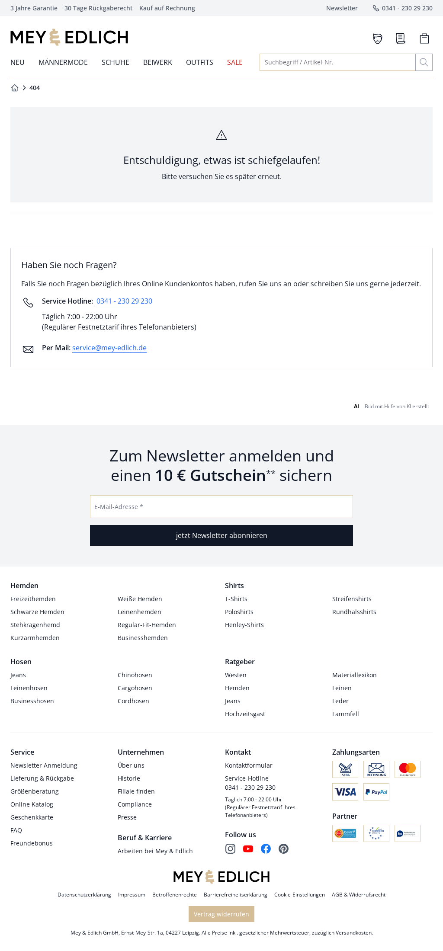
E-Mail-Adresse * (118, 507)
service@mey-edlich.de (109, 347)
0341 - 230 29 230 (124, 301)
